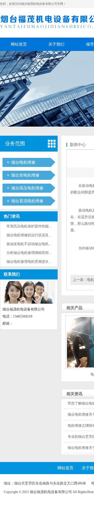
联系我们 (12, 274)
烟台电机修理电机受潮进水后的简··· (35, 262)
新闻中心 (78, 144)
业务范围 (15, 143)
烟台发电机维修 (25, 175)
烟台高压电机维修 (27, 188)
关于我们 (56, 44)
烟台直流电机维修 (27, 201)
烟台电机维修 (23, 162)
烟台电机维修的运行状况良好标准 (33, 235)
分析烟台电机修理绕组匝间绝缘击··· (35, 253)
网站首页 (19, 44)
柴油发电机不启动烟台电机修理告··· (35, 244)
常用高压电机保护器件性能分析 (31, 226)
